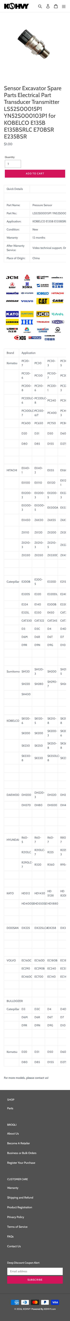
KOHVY (27, 1308)
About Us (13, 1133)
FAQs (10, 1236)
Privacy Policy (15, 1217)
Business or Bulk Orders (21, 1153)
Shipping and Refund (20, 1197)
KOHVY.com (50, 1308)
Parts (10, 1108)
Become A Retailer (18, 1143)
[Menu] (64, 6)
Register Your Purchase (21, 1162)
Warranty (12, 1188)
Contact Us (14, 1246)
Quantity (10, 157)
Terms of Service (17, 1226)
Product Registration (19, 1207)
